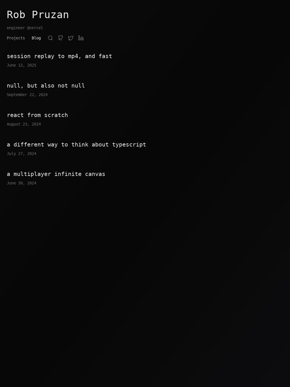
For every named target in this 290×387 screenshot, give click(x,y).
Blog (36, 38)
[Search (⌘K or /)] (50, 38)
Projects (16, 38)
